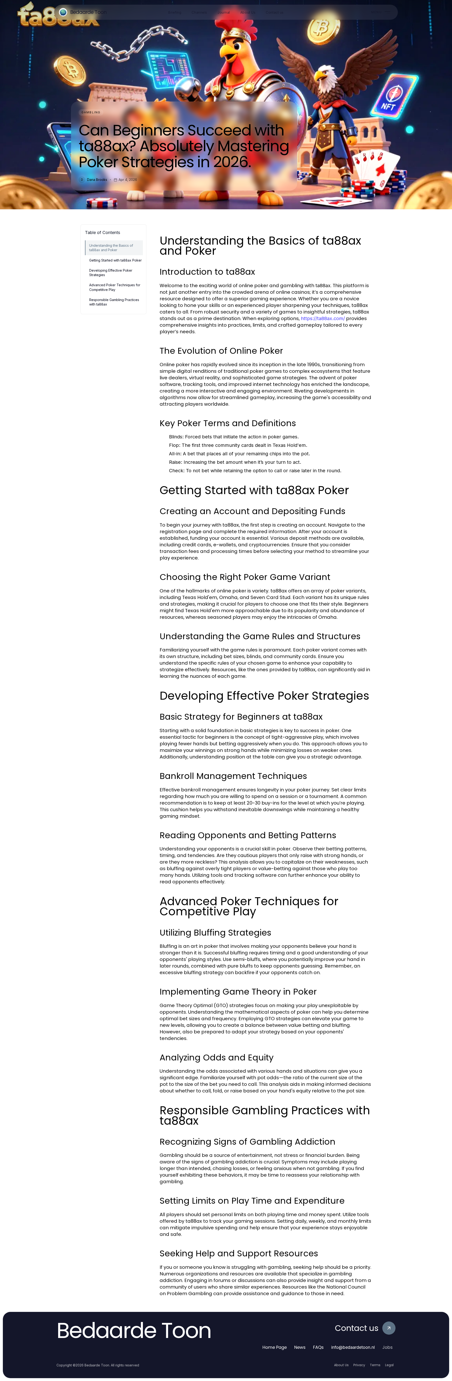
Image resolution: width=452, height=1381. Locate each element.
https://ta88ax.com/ (323, 318)
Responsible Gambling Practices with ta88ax (114, 302)
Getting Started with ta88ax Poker (115, 260)
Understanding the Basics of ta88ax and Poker (111, 247)
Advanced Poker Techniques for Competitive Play (114, 287)
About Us (341, 1365)
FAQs (318, 1347)
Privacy (359, 1365)
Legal (389, 1365)
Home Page (274, 1347)
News (300, 1347)
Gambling (91, 112)
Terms (375, 1365)
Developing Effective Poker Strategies (110, 272)
